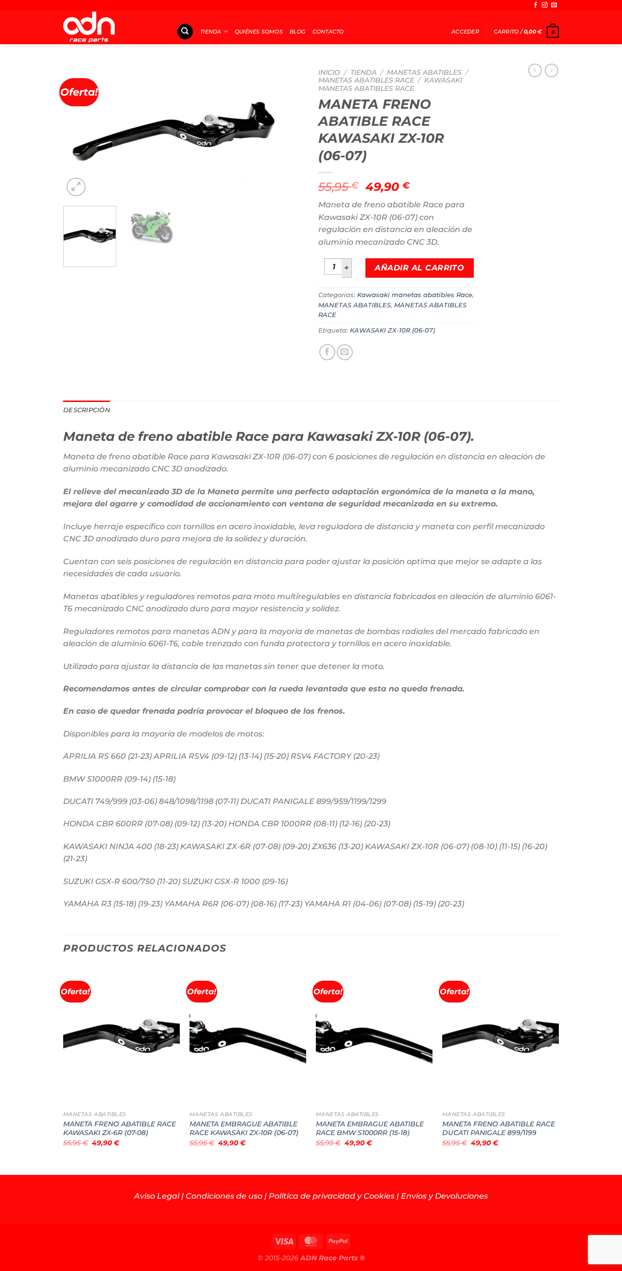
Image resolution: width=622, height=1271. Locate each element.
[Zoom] (76, 187)
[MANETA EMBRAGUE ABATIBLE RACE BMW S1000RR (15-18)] (374, 1036)
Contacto (328, 31)
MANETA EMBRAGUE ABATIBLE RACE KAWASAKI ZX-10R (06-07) (244, 1128)
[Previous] (80, 131)
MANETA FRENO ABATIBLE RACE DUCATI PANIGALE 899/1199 (498, 1128)
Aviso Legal (156, 1196)
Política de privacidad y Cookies (332, 1196)
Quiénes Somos (259, 31)
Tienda (210, 31)
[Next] (286, 131)
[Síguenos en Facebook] (535, 5)
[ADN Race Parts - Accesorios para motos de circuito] (112, 27)
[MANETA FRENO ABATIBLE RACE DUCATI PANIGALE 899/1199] (500, 1036)
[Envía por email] (345, 352)
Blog (298, 31)
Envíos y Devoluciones (444, 1196)
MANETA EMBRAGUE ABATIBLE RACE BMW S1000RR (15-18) (370, 1128)
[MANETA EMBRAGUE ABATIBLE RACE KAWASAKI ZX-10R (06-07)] (248, 1036)
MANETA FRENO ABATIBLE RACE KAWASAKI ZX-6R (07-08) (119, 1128)
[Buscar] (185, 32)
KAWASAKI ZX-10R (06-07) (392, 330)
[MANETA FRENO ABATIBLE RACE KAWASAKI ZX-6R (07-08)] (121, 1036)
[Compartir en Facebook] (327, 352)
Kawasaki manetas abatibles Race (390, 84)
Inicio (329, 72)
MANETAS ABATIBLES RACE (366, 80)
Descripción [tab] (86, 410)
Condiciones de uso (224, 1196)
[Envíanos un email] (554, 5)
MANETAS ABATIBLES (424, 72)
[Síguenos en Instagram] (545, 5)
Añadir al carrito (419, 267)
